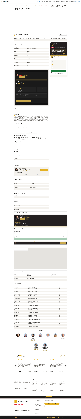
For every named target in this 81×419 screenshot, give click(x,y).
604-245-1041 (25, 339)
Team (35, 408)
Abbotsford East (43, 389)
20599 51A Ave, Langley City (32, 291)
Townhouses (58, 1)
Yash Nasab (63, 337)
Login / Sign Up (77, 1)
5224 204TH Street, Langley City (33, 301)
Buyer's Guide (37, 410)
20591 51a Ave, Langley (30, 275)
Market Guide (25, 5)
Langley (23, 3)
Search (47, 1)
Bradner (42, 390)
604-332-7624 (36, 349)
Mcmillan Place (16, 326)
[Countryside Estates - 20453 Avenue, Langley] (63, 295)
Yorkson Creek (16, 319)
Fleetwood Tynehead (17, 388)
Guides (70, 1)
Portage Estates (16, 302)
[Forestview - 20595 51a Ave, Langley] (63, 288)
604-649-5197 (45, 350)
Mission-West (52, 389)
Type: (60, 34)
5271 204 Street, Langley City (32, 320)
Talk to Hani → (23, 100)
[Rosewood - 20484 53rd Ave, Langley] (63, 292)
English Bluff (25, 388)
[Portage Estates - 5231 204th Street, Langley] (63, 309)
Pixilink (19, 411)
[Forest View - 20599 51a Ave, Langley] (63, 291)
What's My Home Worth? (52, 403)
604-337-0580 (48, 339)
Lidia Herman (55, 337)
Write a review (63, 355)
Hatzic (51, 391)
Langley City (28, 3)
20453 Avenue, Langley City (32, 295)
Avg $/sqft (52, 5)
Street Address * (17, 231)
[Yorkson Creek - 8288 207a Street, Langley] (63, 319)
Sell (44, 1)
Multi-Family (63, 1)
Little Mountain (61, 390)
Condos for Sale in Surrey (17, 382)
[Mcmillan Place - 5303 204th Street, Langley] (63, 327)
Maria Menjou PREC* (33, 338)
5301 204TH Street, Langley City (33, 326)
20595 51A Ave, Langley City (32, 288)
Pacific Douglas (16, 387)
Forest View (16, 275)
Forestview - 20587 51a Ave (36, 3)
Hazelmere (15, 389)
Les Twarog (25, 337)
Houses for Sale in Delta (26, 381)
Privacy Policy (37, 401)
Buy (42, 1)
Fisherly (22, 411)
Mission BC (52, 390)
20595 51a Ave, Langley (30, 279)
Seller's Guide (37, 409)
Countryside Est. (16, 323)
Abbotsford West (43, 391)
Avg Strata (64, 5)
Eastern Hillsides (61, 389)
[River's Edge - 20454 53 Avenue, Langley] (63, 313)
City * (15, 235)
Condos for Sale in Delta (26, 382)
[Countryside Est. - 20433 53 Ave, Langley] (63, 323)
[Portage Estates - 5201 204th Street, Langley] (63, 305)
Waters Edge (16, 316)
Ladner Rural (25, 387)
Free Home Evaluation (43, 169)
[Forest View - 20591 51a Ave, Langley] (63, 287)
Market (67, 1)
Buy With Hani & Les (52, 406)
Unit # (64, 235)
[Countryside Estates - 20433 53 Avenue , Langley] (63, 299)
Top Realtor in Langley (44, 5)
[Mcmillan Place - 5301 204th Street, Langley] (63, 326)
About (73, 1)
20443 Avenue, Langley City (32, 298)
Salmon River (34, 390)
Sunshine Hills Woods (26, 389)
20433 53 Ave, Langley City (32, 323)
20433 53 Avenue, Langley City (33, 299)
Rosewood (15, 292)
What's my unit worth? (39, 100)
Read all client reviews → (40, 375)
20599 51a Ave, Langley (30, 278)
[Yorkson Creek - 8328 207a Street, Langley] (63, 322)
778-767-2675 (33, 340)
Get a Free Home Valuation (59, 73)
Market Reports (34, 5)
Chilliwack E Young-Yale (62, 391)
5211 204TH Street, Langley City (33, 306)
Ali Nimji (48, 337)
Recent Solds (36, 413)
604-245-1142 (40, 339)
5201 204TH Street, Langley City (33, 305)
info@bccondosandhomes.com (25, 410)
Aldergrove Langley (35, 391)
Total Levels (63, 8)
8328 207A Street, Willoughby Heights (34, 322)
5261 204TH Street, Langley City (33, 312)
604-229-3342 (39, 1)
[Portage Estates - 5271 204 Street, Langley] (63, 320)
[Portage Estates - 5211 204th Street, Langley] (63, 306)
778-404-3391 (55, 339)
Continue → (40, 239)
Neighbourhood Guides (38, 405)
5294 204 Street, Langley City (32, 316)
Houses (54, 1)
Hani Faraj (18, 337)
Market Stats (29, 5)
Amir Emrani (40, 337)
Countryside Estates (17, 294)
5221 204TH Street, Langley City (33, 308)
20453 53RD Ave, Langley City (33, 294)
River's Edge (16, 313)
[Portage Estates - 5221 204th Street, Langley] (63, 308)
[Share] (66, 4)
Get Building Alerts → (51, 417)
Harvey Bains (36, 347)
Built (54, 8)
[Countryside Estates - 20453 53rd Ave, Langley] (63, 294)
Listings (39, 5)
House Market (37, 406)
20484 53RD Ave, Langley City (33, 292)
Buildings (50, 1)
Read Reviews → (48, 397)
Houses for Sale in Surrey (17, 381)
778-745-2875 (63, 339)
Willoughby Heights (35, 389)
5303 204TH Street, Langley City (33, 327)
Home (15, 3)
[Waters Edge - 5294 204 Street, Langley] (63, 316)
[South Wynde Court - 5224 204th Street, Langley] (63, 301)
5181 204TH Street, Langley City (33, 302)
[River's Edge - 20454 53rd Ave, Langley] (63, 315)
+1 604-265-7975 (17, 410)
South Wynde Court (17, 301)
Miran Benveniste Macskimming (45, 348)
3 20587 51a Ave (21, 38)
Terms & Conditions (37, 400)
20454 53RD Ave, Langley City (33, 315)
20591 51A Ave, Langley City (32, 287)
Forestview (15, 279)
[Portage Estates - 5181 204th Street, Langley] (63, 302)
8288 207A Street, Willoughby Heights (34, 319)
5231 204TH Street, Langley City (33, 309)
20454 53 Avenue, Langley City (33, 313)
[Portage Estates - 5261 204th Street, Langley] (63, 312)
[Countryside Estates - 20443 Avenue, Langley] (63, 298)
